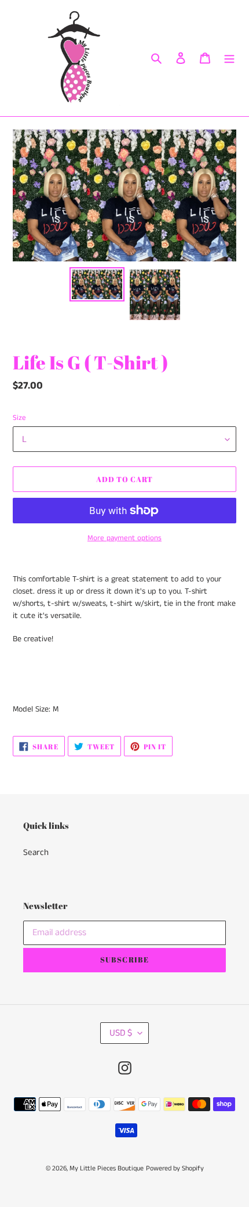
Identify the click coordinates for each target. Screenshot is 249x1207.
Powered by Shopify (175, 1168)
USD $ (120, 1033)
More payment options (124, 538)
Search (36, 852)
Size (19, 417)
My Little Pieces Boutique (106, 1168)
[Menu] (229, 58)
